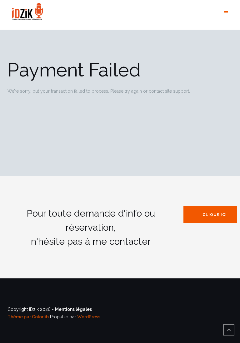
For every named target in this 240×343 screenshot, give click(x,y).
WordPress (88, 316)
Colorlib (40, 316)
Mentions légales (73, 309)
